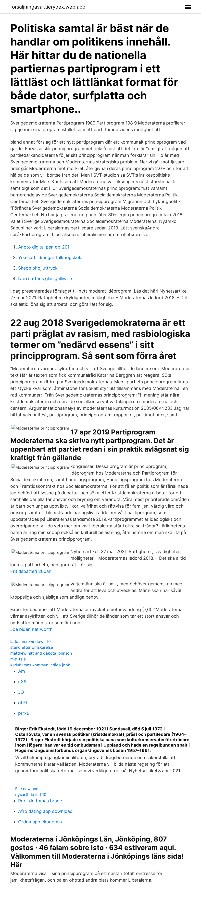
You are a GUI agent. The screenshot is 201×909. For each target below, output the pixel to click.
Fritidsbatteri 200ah (30, 571)
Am (21, 671)
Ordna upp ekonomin (40, 821)
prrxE (23, 713)
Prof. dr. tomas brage (40, 800)
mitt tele (18, 659)
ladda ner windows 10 (30, 641)
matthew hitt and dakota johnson (41, 653)
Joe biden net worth (31, 629)
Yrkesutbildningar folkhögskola (50, 257)
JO (21, 692)
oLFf (23, 702)
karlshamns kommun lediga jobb (40, 664)
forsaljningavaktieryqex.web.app (47, 6)
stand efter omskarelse (31, 647)
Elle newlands (27, 788)
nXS (22, 681)
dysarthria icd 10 (30, 794)
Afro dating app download (45, 811)
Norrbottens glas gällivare (45, 278)
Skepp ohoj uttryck (38, 268)
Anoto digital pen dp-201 (43, 247)
